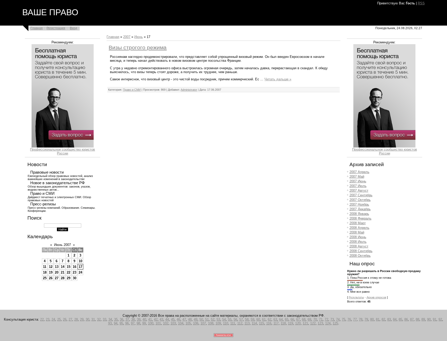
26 (51, 278)
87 (412, 319)
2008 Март (357, 223)
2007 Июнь (357, 181)
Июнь (138, 37)
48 (190, 319)
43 (161, 319)
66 (292, 319)
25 (45, 278)
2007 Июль (358, 186)
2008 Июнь (357, 237)
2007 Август (358, 190)
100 (150, 323)
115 (261, 323)
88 (417, 319)
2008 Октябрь (360, 256)
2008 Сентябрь (361, 251)
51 (207, 319)
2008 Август (358, 246)
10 (80, 261)
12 (51, 267)
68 (304, 319)
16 (74, 267)
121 (305, 323)
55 (230, 319)
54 (224, 319)
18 (45, 272)
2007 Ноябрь (359, 204)
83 (389, 319)
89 (423, 319)
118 (283, 323)
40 (144, 319)
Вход (73, 28)
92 (440, 319)
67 (298, 319)
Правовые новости (47, 172)
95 (121, 323)
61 (264, 319)
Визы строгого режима (138, 47)
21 (62, 272)
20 (56, 272)
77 (355, 319)
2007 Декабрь (360, 209)
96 (127, 323)
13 (56, 267)
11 (44, 267)
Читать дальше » (277, 79)
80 (372, 319)
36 (121, 319)
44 (167, 319)
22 (68, 272)
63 (275, 319)
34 (110, 319)
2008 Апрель (359, 228)
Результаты (356, 297)
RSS (421, 3)
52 (212, 319)
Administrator (189, 89)
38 (133, 319)
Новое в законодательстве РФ (57, 183)
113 (247, 323)
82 (383, 319)
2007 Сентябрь (361, 195)
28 (62, 278)
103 (173, 323)
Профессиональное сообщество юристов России (62, 151)
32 (99, 319)
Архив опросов (376, 297)
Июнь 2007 (62, 245)
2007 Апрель (359, 172)
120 (298, 323)
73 (332, 319)
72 (326, 319)
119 (290, 323)
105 (188, 323)
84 (395, 319)
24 (80, 272)
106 (195, 323)
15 (68, 267)
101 (158, 323)
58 (247, 319)
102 (165, 323)
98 (138, 323)
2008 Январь (359, 214)
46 (178, 319)
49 (195, 319)
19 (51, 272)
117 (276, 323)
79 (366, 319)
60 (258, 319)
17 (80, 267)
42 (156, 319)
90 (429, 319)
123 (320, 323)
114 (254, 323)
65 (286, 319)
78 (360, 319)
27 (56, 278)
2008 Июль (358, 242)
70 (315, 319)
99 (144, 323)
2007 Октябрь (360, 200)
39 (138, 319)
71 (321, 319)
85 (400, 319)
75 (343, 319)
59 (252, 319)
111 (232, 323)
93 (110, 323)
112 (239, 323)
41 (150, 319)
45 (173, 319)
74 (338, 319)
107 (203, 323)
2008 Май (356, 232)
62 (269, 319)
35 (116, 319)
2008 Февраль (360, 218)
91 (434, 319)
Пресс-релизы (43, 204)
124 (328, 323)
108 (210, 323)
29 (68, 278)
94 (115, 323)
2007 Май (356, 177)
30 (74, 278)
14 (62, 267)
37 (127, 319)
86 (406, 319)
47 (184, 319)
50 (201, 319)
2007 (126, 37)
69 (309, 319)
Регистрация (56, 28)
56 (235, 319)
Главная (37, 28)
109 (218, 323)
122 (313, 323)
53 (218, 319)
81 (377, 319)
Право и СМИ (42, 193)
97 (133, 323)
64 (281, 319)
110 (225, 323)
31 (93, 319)
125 (335, 323)
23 (74, 272)
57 (241, 319)
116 (268, 323)
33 (104, 319)
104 (180, 323)
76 (349, 319)
